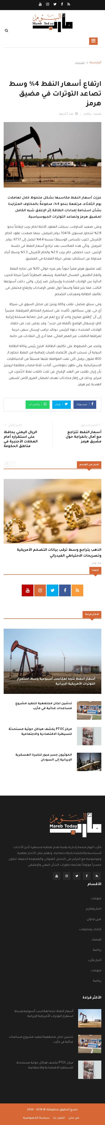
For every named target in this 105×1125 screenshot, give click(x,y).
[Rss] (68, 5)
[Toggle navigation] (93, 41)
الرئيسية (95, 62)
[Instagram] (47, 5)
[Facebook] (61, 5)
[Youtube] (40, 5)
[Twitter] (55, 5)
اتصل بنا (59, 1118)
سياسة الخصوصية (36, 1118)
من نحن (73, 1118)
